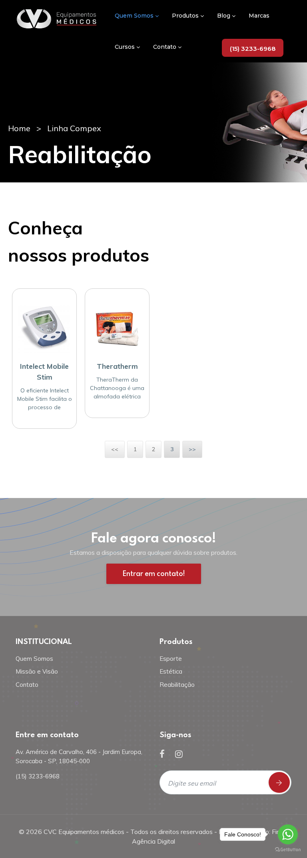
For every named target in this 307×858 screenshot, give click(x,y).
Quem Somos (135, 15)
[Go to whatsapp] (288, 834)
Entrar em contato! (154, 573)
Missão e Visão (37, 671)
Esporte (170, 658)
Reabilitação (177, 684)
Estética (170, 671)
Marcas (259, 15)
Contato (165, 46)
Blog (224, 15)
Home (19, 128)
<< (114, 449)
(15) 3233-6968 (252, 48)
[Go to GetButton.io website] (288, 849)
